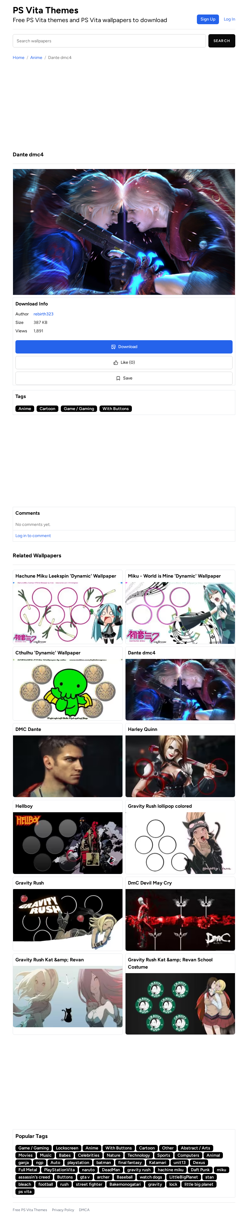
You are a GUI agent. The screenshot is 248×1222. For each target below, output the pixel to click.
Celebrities (89, 1155)
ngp (39, 1162)
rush (64, 1184)
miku (221, 1169)
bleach (24, 1184)
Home (18, 57)
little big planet (199, 1184)
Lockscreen (67, 1148)
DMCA (84, 1210)
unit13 (180, 1162)
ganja (23, 1162)
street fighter (89, 1184)
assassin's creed (34, 1177)
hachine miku (171, 1169)
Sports (163, 1155)
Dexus (199, 1162)
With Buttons (116, 408)
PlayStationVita (59, 1169)
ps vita (24, 1191)
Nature (113, 1155)
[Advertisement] (124, 105)
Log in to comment (33, 535)
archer (103, 1177)
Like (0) (128, 362)
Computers (188, 1155)
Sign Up (208, 19)
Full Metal (27, 1169)
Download (127, 346)
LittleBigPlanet (183, 1177)
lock (173, 1184)
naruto (88, 1169)
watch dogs (151, 1177)
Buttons (65, 1177)
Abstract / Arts (195, 1148)
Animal (213, 1155)
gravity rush (139, 1169)
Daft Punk (200, 1169)
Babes (65, 1155)
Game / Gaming (79, 408)
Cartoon (47, 408)
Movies (25, 1155)
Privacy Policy (63, 1210)
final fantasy (130, 1162)
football (45, 1184)
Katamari (157, 1162)
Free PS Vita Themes (30, 1210)
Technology (139, 1155)
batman (103, 1162)
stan (209, 1177)
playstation (78, 1162)
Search (222, 41)
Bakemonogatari (125, 1184)
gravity (155, 1184)
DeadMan (111, 1169)
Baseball (124, 1177)
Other (168, 1148)
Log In (229, 19)
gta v (85, 1177)
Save (127, 378)
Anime (36, 57)
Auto (55, 1162)
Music (46, 1155)
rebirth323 (44, 314)
